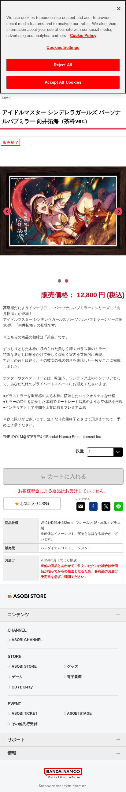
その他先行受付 (24, 724)
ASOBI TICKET (24, 713)
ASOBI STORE (24, 666)
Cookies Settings (62, 47)
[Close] (118, 8)
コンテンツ (18, 614)
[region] (63, 47)
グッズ (72, 666)
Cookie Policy (83, 35)
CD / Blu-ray (22, 687)
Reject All (63, 65)
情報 (12, 752)
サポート (16, 739)
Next (118, 211)
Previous (7, 211)
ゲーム (17, 677)
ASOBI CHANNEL (27, 640)
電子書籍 (74, 677)
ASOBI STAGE (79, 713)
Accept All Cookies (63, 82)
